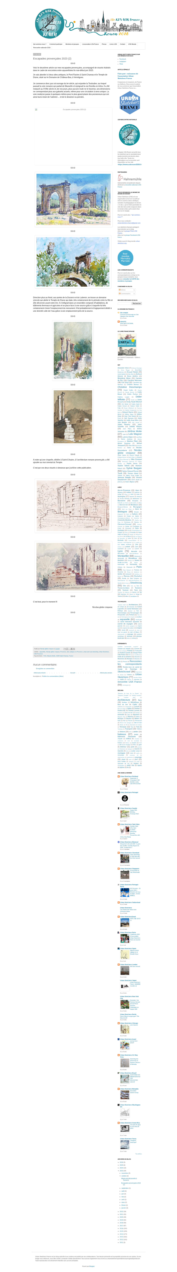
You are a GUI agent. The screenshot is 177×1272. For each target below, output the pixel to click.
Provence (63, 651)
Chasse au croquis (124, 648)
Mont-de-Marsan (134, 553)
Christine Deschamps (130, 387)
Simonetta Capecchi (128, 461)
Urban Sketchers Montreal (129, 842)
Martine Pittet (132, 441)
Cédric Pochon (132, 394)
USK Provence (38, 654)
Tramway (120, 729)
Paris (139, 567)
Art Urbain (121, 606)
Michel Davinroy (124, 443)
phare (123, 759)
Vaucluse (123, 594)
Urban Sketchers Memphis (129, 1089)
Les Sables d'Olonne (124, 544)
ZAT (130, 731)
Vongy (137, 594)
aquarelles (42, 651)
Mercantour (121, 553)
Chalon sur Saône (133, 516)
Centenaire (128, 706)
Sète (124, 586)
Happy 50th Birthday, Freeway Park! (134, 811)
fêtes (134, 744)
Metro (138, 716)
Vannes (134, 592)
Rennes (127, 576)
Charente (136, 518)
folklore (129, 679)
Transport (128, 729)
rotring (134, 638)
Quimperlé (128, 574)
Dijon (137, 528)
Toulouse (125, 590)
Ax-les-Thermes (125, 498)
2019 (122, 1220)
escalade (136, 740)
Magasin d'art (121, 716)
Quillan (120, 574)
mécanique (121, 755)
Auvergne (121, 496)
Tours (136, 590)
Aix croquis (124, 313)
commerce (120, 740)
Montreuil (137, 556)
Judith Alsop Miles (132, 420)
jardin (132, 747)
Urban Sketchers (104, 651)
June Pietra (127, 428)
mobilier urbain (135, 751)
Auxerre (131, 496)
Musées (137, 658)
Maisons (130, 716)
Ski (127, 724)
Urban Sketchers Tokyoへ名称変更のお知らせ (135, 984)
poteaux (131, 761)
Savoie (120, 583)
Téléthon (129, 674)
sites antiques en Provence (75, 651)
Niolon (136, 562)
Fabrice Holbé (134, 406)
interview (136, 679)
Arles (132, 494)
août (123, 1191)
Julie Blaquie (122, 422)
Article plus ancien (106, 673)
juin (122, 1194)
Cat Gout (124, 382)
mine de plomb (122, 632)
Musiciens (121, 659)
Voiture (122, 732)
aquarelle (125, 619)
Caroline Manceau (135, 380)
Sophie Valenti (123, 466)
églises (122, 767)
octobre (124, 1176)
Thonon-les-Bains (123, 588)
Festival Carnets (125, 653)
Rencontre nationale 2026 (41, 48)
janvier (123, 1208)
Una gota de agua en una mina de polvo (135, 1126)
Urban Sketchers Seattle (128, 808)
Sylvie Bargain (134, 468)
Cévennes (128, 528)
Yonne (120, 596)
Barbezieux (136, 498)
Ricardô (139, 457)
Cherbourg (127, 522)
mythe (138, 753)
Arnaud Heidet (132, 372)
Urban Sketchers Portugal (129, 792)
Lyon (120, 551)
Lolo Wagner (135, 434)
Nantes (137, 560)
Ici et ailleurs (136, 654)
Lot (136, 547)
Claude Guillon (128, 390)
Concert (136, 648)
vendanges (125, 685)
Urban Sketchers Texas (128, 1139)
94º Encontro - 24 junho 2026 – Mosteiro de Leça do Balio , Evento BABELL (135, 892)
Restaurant (138, 720)
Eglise (130, 708)
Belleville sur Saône (123, 502)
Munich (130, 560)
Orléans (120, 567)
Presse (104, 44)
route (138, 761)
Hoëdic (131, 534)
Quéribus (137, 574)
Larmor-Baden (132, 540)
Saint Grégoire (134, 578)
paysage (130, 634)
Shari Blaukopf (124, 459)
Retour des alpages (125, 722)
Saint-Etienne (121, 580)
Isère (129, 538)
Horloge (137, 712)
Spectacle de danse (136, 724)
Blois (140, 502)
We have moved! (135, 966)
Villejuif (131, 594)
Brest (137, 509)
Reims (119, 576)
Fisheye (120, 611)
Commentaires (125, 294)
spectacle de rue (123, 763)
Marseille (134, 551)
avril (123, 1199)
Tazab (120, 473)
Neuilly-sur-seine (123, 562)
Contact (122, 44)
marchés (120, 751)
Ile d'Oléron (127, 536)
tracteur (136, 763)
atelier (135, 732)
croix (128, 740)
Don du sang (121, 650)
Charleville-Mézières (124, 520)
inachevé (131, 630)
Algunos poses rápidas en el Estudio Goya (134, 952)
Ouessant (129, 567)
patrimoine (130, 757)
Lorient (127, 547)
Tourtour (120, 592)
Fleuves (120, 712)
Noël (119, 661)
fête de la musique (125, 744)
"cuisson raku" (122, 604)
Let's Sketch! (134, 1025)
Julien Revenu (124, 424)
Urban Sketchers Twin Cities (130, 824)
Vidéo (122, 679)
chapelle (120, 738)
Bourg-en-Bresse (123, 507)
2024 (122, 1168)
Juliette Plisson (135, 426)
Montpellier (123, 556)
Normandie (133, 564)
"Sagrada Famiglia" (123, 695)
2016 (122, 1228)
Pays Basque (127, 570)
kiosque (130, 749)
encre (123, 630)
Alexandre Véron (123, 368)
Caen (127, 514)
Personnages (134, 613)
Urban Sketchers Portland (129, 776)
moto (131, 753)
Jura (135, 538)
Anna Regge (125, 370)
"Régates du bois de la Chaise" (128, 693)
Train (137, 727)
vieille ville (130, 765)
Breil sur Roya (126, 509)
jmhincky (120, 482)
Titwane (120, 475)
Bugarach (120, 514)
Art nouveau (130, 606)
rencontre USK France (130, 682)
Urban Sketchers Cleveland (129, 853)
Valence (127, 592)
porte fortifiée (122, 761)
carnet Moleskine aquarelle (129, 622)
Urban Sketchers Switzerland (130, 902)
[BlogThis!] (67, 649)
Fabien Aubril (135, 404)
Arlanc (126, 494)
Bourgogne (137, 507)
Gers (126, 532)
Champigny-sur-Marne (124, 518)
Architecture (133, 605)
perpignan (134, 596)
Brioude (136, 512)
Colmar (127, 526)
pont (130, 759)
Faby (119, 408)
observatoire (121, 634)
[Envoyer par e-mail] (65, 649)
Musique (129, 659)
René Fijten (131, 457)
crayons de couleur (128, 628)
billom (126, 596)
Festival (129, 651)
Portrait (131, 615)
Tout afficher (138, 1154)
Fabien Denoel (122, 406)
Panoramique (122, 613)
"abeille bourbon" (137, 695)
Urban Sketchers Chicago (129, 1023)
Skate (121, 724)
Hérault (138, 534)
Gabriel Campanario (131, 410)
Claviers (136, 522)
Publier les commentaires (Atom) (52, 676)
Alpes (137, 490)
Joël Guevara (128, 418)
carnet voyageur (130, 626)
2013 (122, 1237)
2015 (122, 1231)
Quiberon (136, 572)
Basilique (124, 702)
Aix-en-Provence (124, 490)
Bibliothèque (135, 702)
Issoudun (122, 538)
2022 (122, 1211)
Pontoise (136, 570)
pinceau (129, 636)
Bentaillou (134, 502)
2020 (122, 1217)
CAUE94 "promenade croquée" (128, 646)
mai (122, 1197)
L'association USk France (90, 44)
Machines (136, 714)
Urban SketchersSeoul (128, 917)
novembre (124, 1173)
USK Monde (132, 44)
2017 (122, 1226)
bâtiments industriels (127, 736)
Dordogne (121, 530)
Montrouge (121, 558)
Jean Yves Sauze (130, 416)
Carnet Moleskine (133, 609)
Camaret (120, 516)
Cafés (135, 704)
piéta (128, 638)
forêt (140, 742)
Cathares (120, 706)
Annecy (120, 492)
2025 (122, 1165)
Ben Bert (131, 374)
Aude (137, 494)
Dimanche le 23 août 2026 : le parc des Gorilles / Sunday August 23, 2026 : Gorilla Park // (130, 845)
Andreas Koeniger (136, 368)
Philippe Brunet (122, 457)
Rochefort (138, 576)
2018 (122, 1223)
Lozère (129, 548)
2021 (122, 1214)
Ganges (120, 532)
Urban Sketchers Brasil (128, 1073)
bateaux (122, 734)
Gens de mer (129, 712)
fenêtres (120, 742)
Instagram (122, 61)
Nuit (137, 611)
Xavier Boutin (135, 479)
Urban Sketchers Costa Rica (130, 1123)
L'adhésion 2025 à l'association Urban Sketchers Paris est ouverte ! (135, 938)
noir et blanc (134, 632)
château (128, 739)
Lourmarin (121, 548)
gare (140, 745)
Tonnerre (138, 588)
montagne (121, 753)
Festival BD (138, 650)
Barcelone (121, 501)
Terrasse (123, 727)
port (136, 759)
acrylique (139, 617)
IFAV (129, 654)
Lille (136, 544)
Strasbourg (136, 582)
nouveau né (134, 755)
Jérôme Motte (134, 431)
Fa (128, 530)
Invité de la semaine (124, 657)
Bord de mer (124, 505)
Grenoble (133, 532)
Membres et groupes (72, 44)
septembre (125, 1188)
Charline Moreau (133, 384)
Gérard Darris (127, 412)
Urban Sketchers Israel (128, 1039)
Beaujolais (135, 500)
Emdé (132, 399)
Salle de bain (138, 722)
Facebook (122, 59)
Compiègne (136, 526)
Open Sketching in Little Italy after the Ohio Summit (135, 856)
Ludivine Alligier (127, 437)
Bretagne (122, 511)
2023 (122, 1171)
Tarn (137, 586)
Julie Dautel (135, 422)
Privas (128, 572)
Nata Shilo (132, 445)
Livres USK (113, 44)
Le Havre (137, 542)
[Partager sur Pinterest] (74, 649)
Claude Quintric (129, 392)
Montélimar (132, 558)
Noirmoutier (121, 564)
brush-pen (139, 619)
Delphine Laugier (123, 397)
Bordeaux (134, 505)
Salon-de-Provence (134, 580)
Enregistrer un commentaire (45, 668)
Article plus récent (39, 673)
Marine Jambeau (126, 439)
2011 (122, 1242)
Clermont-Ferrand (124, 524)
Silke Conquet (136, 459)
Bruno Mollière (132, 376)
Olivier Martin (122, 455)
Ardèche (136, 492)
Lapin (124, 434)
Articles (122, 290)
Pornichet (120, 572)
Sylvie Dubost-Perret (130, 471)
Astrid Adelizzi (122, 374)
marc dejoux (130, 482)
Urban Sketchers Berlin (128, 1014)
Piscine (130, 720)
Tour (132, 727)
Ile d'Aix (120, 536)
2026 (122, 1162)
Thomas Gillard (133, 473)
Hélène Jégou (129, 414)
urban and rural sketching (90, 651)
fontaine (134, 742)
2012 (122, 1239)
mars (123, 1202)
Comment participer (55, 44)
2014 (122, 1234)
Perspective (121, 615)
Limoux (120, 546)
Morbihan (121, 560)
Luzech (137, 548)
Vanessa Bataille (124, 477)
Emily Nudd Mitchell (134, 402)
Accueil (72, 673)
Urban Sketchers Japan (128, 980)
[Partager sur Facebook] (71, 649)
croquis (139, 628)
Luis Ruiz (139, 437)
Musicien (137, 656)
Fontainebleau (136, 530)
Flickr (121, 64)
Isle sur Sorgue (137, 536)
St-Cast (126, 583)
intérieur (123, 747)
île (128, 767)
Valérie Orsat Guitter (132, 475)
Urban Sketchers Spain (128, 948)
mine (138, 630)
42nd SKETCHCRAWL (126, 323)
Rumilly (124, 578)
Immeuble (121, 714)
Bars (140, 700)
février (123, 1205)
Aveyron (139, 496)
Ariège (119, 494)
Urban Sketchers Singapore (129, 869)
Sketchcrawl (124, 671)
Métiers (136, 718)
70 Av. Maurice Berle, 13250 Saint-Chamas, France (58, 656)
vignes (139, 765)
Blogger (91, 1266)
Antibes (128, 492)
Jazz (128, 714)
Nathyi (129, 447)
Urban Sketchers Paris (128, 932)
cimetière (136, 738)
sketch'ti (123, 321)
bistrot (136, 734)
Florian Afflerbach (129, 408)
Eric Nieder (125, 404)
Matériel (130, 611)
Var (141, 592)
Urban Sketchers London (128, 964)
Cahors (135, 514)
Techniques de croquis (127, 617)
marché (136, 749)
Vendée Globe (138, 677)
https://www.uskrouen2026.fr (129, 164)
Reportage (133, 669)
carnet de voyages (125, 624)
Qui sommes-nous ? (39, 44)
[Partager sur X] (69, 649)
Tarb (132, 586)
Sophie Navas (132, 463)
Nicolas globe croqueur (53, 651)
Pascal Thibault (134, 455)
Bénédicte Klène (124, 378)
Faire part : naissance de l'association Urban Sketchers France (128, 76)
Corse (119, 528)
